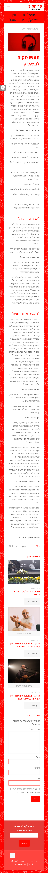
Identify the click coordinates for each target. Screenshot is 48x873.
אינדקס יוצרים (31, 861)
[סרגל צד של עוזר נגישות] (3, 88)
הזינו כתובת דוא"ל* (24, 830)
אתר (38, 778)
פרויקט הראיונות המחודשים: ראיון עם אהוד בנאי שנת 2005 (25, 697)
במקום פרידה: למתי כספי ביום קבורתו (26, 593)
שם (38, 757)
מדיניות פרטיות (21, 864)
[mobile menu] (9, 7)
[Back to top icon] (12, 855)
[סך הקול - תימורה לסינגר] (35, 7)
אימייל (37, 767)
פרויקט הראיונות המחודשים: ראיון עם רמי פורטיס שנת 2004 (25, 645)
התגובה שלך (34, 729)
